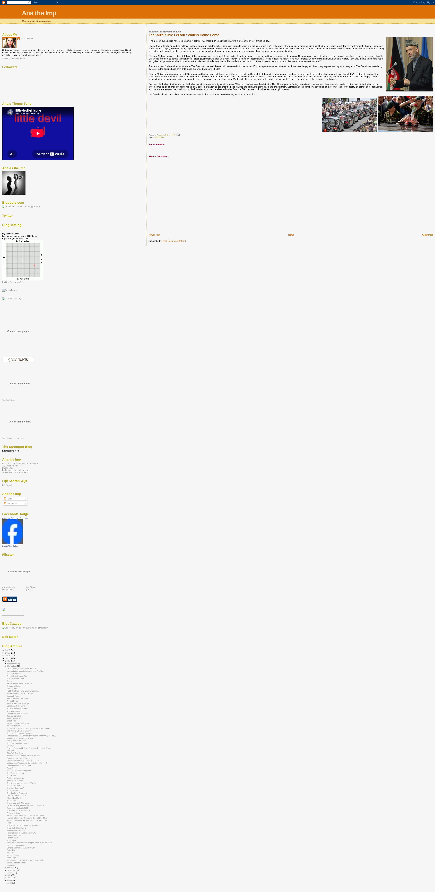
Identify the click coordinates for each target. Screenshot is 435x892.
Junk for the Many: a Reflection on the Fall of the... (27, 820)
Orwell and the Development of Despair (23, 761)
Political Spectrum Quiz (13, 282)
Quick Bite (11, 850)
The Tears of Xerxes (15, 773)
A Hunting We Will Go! (16, 830)
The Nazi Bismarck (15, 674)
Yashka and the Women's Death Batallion (23, 756)
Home (291, 235)
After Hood (11, 776)
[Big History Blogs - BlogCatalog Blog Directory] (25, 628)
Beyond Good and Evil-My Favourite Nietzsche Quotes (29, 748)
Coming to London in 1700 (17, 808)
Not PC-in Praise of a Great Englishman (23, 691)
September (12, 870)
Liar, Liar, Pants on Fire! (16, 795)
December (11, 663)
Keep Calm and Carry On (17, 698)
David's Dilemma (14, 835)
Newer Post (154, 235)
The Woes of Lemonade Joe (18, 810)
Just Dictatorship (14, 716)
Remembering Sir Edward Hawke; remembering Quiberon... (31, 736)
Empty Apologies (13, 711)
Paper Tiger (7, 468)
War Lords (11, 853)
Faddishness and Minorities (15, 470)
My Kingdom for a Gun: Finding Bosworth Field (26, 860)
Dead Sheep (12, 768)
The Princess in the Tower (17, 743)
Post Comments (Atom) (174, 241)
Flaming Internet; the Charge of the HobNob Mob (27, 818)
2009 (8, 661)
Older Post (427, 235)
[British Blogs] (9, 290)
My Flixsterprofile (31, 588)
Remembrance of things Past (19, 766)
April (9, 883)
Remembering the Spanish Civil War (21, 833)
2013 (8, 650)
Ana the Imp (39, 13)
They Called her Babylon (17, 828)
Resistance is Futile (15, 780)
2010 (8, 658)
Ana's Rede (11, 840)
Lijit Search (7, 485)
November (11, 666)
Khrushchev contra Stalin (17, 708)
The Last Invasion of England (19, 771)
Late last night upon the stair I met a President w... (27, 671)
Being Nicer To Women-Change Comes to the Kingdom (29, 843)
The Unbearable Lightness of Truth (21, 783)
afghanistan (159, 137)
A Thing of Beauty (14, 813)
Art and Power (13, 701)
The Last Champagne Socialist (19, 733)
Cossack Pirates (14, 696)
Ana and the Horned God (17, 676)
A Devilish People (10, 466)
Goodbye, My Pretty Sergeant (19, 758)
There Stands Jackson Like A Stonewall (23, 825)
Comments (11, 504)
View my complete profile (13, 58)
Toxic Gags (11, 858)
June (9, 878)
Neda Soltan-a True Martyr (18, 703)
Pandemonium (13, 838)
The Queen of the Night (16, 741)
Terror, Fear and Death (16, 863)
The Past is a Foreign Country (19, 731)
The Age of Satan (14, 686)
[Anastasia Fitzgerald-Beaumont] (12, 543)
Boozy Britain (12, 790)
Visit (8, 400)
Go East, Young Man (15, 845)
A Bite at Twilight (13, 726)
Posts (9, 499)
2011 (8, 656)
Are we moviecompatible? (8, 588)
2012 (8, 653)
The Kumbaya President (17, 793)
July (9, 875)
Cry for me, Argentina (15, 778)
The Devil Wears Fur (15, 678)
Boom (9, 681)
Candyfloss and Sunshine (17, 713)
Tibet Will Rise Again (15, 753)
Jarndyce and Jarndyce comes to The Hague (25, 815)
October (11, 868)
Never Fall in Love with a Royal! (20, 738)
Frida (9, 823)
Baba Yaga (11, 801)
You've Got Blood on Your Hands (20, 693)
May (9, 880)
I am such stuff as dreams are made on (20, 463)
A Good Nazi (12, 688)
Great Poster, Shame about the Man (21, 669)
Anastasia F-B (27, 38)
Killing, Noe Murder (14, 798)
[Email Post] (178, 135)
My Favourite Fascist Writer (18, 723)
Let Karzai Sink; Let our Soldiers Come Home (25, 805)
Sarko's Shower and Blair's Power (21, 848)
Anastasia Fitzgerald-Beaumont (15, 518)
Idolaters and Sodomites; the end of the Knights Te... (28, 763)
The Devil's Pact (13, 786)
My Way (10, 746)
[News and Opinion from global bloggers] (13, 615)
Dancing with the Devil (16, 706)
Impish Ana (11, 721)
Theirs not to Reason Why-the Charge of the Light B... (29, 728)
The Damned (12, 751)
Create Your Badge (10, 546)
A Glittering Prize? (14, 718)
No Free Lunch (13, 855)
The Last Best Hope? (15, 788)
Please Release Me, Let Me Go (19, 683)
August (10, 873)
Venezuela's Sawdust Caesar (15, 472)
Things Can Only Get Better (18, 803)
